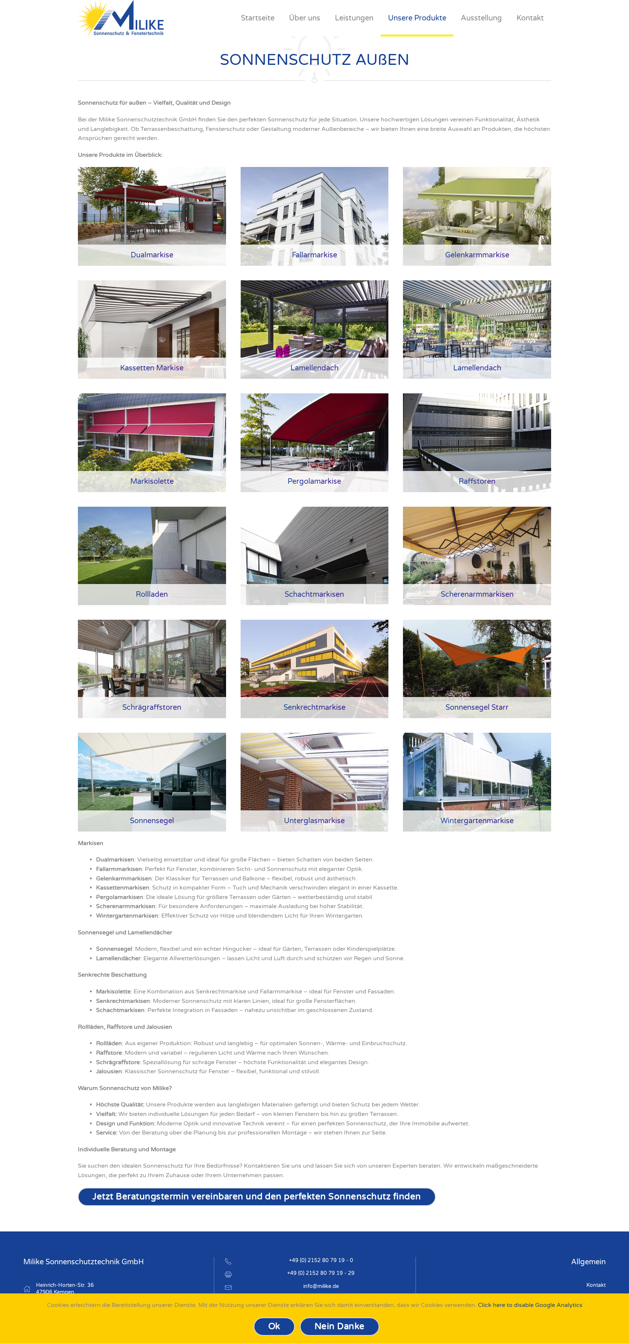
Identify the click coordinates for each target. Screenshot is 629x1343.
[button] (152, 216)
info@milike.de (321, 1286)
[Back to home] (121, 18)
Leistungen (354, 18)
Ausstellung (481, 18)
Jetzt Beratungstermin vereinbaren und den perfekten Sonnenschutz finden (256, 1196)
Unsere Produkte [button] (417, 18)
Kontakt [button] (530, 18)
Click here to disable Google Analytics (530, 1305)
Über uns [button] (304, 18)
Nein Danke (339, 1326)
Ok (274, 1326)
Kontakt (596, 1285)
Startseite (257, 18)
